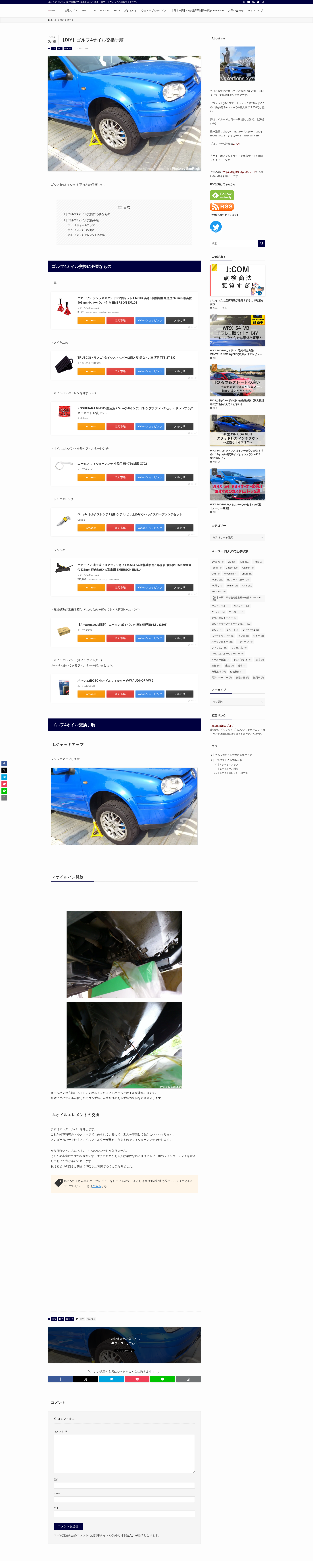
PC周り (217, 585)
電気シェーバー (222, 677)
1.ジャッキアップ (85, 225)
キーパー (218, 612)
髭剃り (258, 677)
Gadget (232, 567)
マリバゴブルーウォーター (227, 653)
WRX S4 (219, 591)
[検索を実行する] (261, 243)
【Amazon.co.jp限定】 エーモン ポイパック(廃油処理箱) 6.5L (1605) (122, 624)
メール (57, 1493)
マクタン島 (239, 647)
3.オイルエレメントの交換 (90, 235)
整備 (259, 659)
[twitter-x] (244, 2)
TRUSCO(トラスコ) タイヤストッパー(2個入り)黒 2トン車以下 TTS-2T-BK (126, 357)
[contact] (258, 2)
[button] (60, 1379)
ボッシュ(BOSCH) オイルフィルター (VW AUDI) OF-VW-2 (115, 680)
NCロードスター (238, 579)
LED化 (246, 573)
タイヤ (258, 635)
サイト (57, 1507)
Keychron (230, 573)
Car (53, 48)
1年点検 (218, 561)
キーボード (236, 612)
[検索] (262, 2)
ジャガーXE (251, 629)
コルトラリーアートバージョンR (231, 623)
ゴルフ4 (91, 1319)
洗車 (242, 665)
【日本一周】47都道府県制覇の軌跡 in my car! (236, 598)
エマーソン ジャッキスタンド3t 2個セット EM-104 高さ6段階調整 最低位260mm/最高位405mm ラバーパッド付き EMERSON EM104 (135, 300)
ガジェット (241, 606)
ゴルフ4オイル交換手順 (83, 220)
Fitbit (257, 561)
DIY (60, 48)
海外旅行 (219, 671)
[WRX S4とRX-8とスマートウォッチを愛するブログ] (51, 10)
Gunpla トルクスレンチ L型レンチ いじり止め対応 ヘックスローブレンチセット (130, 514)
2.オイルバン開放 (85, 230)
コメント (60, 1431)
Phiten (232, 585)
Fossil (217, 567)
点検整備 (237, 671)
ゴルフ (217, 629)
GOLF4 (67, 48)
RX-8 (247, 585)
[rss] (253, 2)
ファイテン (245, 641)
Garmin (248, 567)
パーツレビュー (222, 641)
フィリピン (219, 647)
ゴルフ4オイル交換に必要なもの (89, 214)
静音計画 (242, 677)
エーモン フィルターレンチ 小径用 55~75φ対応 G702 (112, 463)
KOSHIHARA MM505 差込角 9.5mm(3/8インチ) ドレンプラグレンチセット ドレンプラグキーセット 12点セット (135, 411)
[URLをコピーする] (188, 1379)
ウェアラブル (220, 606)
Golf (216, 573)
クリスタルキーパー (224, 617)
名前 (56, 1479)
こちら (96, 1186)
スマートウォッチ (223, 635)
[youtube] (248, 2)
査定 (229, 665)
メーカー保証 (220, 659)
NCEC (217, 579)
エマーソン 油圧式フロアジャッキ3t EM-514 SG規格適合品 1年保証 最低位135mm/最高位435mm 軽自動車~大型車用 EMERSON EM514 (134, 567)
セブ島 (243, 635)
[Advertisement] (124, 1229)
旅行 (216, 665)
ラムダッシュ (242, 659)
